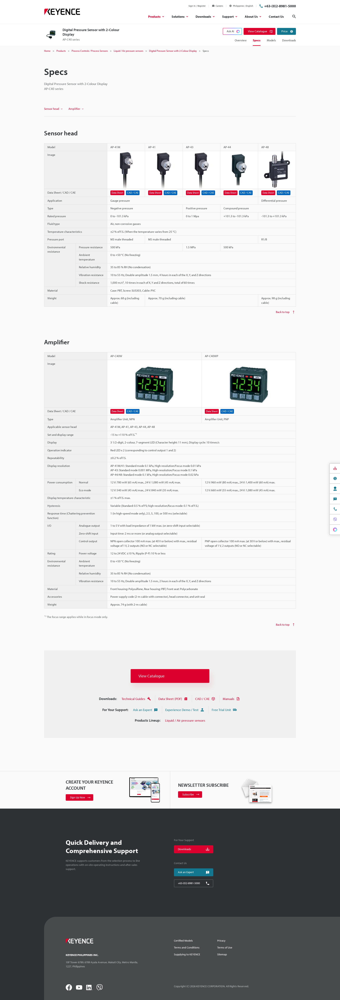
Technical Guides (133, 699)
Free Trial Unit (221, 710)
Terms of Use (224, 947)
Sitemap (222, 954)
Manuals (228, 699)
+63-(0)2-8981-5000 (280, 6)
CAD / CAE (202, 699)
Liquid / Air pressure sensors (185, 720)
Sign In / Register (197, 5)
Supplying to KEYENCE (187, 954)
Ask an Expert (142, 710)
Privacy (221, 940)
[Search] (294, 16)
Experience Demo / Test (182, 710)
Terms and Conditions (187, 947)
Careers (219, 5)
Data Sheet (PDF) (170, 699)
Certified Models (183, 940)
